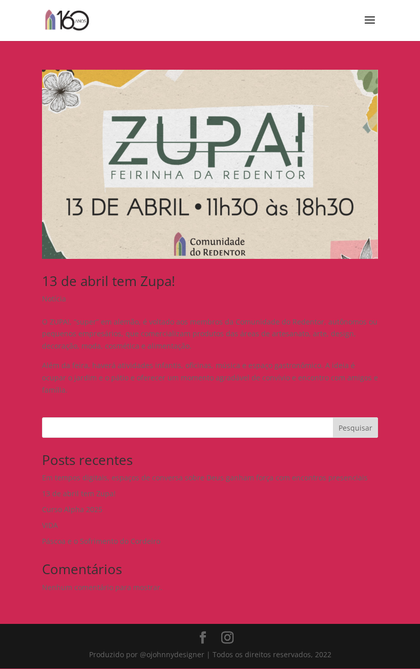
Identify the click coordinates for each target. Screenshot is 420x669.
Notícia (54, 298)
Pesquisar (355, 428)
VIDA (50, 525)
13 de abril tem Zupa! (108, 281)
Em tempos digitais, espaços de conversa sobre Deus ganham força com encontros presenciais (205, 477)
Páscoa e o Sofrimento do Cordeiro (101, 541)
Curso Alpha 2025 (72, 509)
